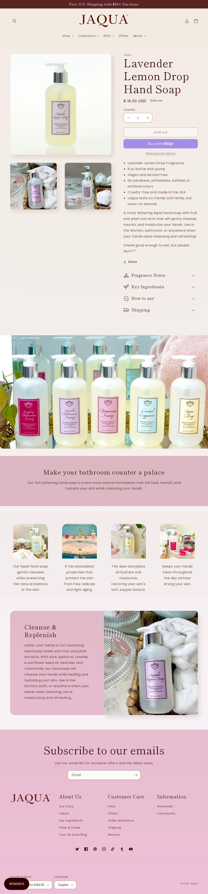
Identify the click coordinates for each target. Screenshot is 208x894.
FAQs (112, 806)
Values (64, 813)
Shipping (114, 828)
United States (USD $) (29, 885)
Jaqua (194, 883)
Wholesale (165, 806)
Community (166, 813)
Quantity (129, 110)
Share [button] (132, 262)
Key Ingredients (71, 820)
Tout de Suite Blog (73, 835)
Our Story (66, 806)
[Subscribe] (135, 775)
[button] (14, 21)
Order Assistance (121, 820)
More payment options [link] (161, 153)
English (63, 885)
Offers (113, 813)
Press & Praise (69, 828)
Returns (114, 835)
